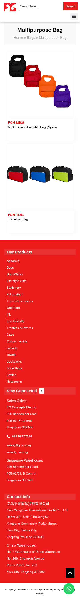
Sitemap (40, 593)
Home (18, 38)
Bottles (11, 375)
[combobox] (41, 6)
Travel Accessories (20, 301)
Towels (11, 354)
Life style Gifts (16, 281)
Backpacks (14, 361)
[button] (74, 16)
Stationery (14, 287)
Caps (10, 334)
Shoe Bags (14, 368)
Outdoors (13, 308)
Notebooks (14, 381)
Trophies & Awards (20, 328)
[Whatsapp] (68, 588)
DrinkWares (15, 274)
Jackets (12, 348)
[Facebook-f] (41, 391)
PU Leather (15, 294)
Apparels (13, 261)
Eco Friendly (15, 321)
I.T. (9, 314)
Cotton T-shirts (17, 341)
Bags (31, 38)
